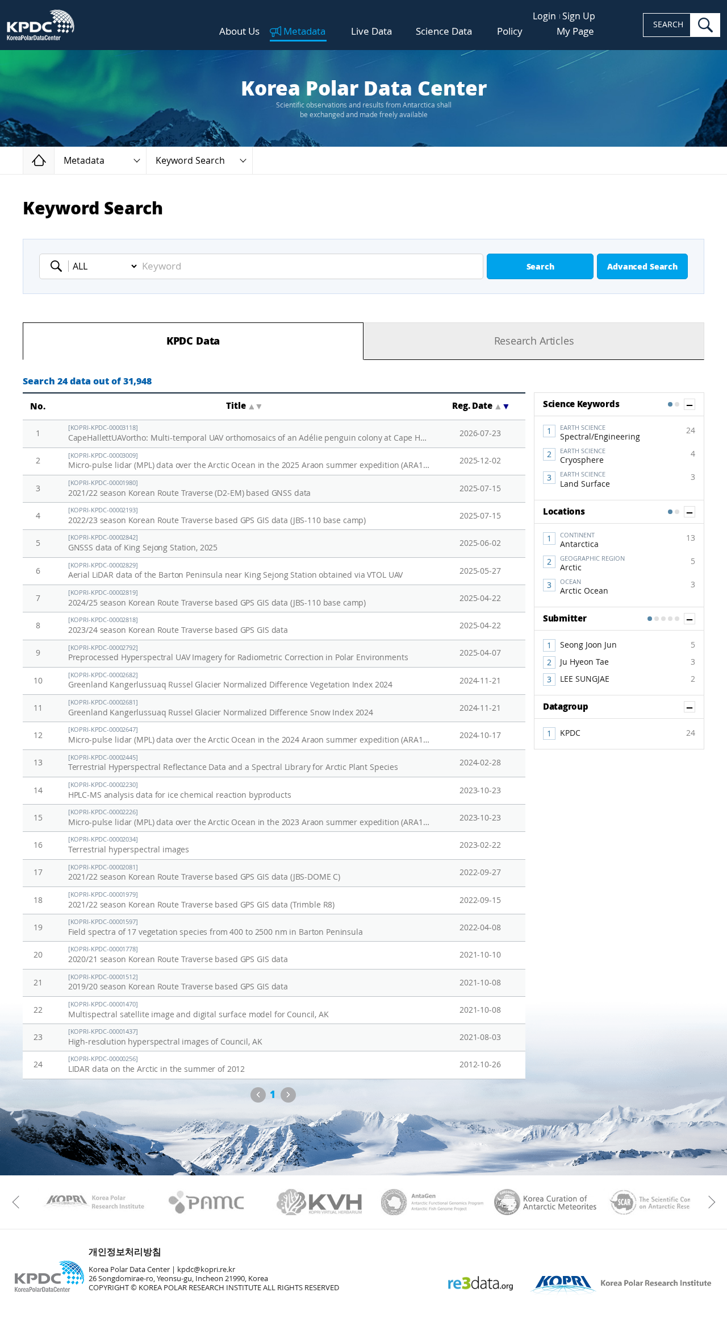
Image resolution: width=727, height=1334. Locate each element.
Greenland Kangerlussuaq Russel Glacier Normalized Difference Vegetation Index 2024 (230, 681)
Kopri (93, 1202)
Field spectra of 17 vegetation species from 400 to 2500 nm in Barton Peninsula (215, 927)
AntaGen (432, 1202)
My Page (575, 31)
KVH (319, 1202)
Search (540, 267)
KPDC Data (193, 341)
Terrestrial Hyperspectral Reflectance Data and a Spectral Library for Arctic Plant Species (233, 763)
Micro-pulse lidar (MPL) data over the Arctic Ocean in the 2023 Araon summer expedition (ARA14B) (249, 818)
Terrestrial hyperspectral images (129, 845)
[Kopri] (93, 1202)
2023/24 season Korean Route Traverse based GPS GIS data (178, 625)
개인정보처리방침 (125, 1251)
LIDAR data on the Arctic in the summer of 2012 (156, 1064)
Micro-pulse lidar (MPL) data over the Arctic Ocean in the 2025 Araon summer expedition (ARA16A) (249, 461)
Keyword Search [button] (190, 160)
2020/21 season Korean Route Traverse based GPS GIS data (178, 955)
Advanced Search (642, 267)
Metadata (304, 32)
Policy (510, 31)
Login (544, 16)
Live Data (371, 31)
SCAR (658, 1202)
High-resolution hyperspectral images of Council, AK (165, 1037)
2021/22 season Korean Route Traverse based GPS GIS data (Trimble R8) (201, 900)
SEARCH (668, 25)
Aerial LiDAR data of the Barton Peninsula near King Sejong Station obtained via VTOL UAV (235, 571)
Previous (258, 1095)
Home (54, 160)
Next (288, 1095)
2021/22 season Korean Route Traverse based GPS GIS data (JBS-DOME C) (204, 873)
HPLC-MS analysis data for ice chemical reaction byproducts (179, 790)
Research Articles (534, 341)
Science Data (444, 31)
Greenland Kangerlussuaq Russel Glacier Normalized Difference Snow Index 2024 (220, 708)
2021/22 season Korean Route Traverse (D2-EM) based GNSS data (189, 488)
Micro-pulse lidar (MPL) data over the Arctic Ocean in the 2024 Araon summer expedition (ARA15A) (249, 735)
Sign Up (578, 16)
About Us (239, 31)
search (705, 25)
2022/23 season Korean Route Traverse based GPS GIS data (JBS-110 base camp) (217, 516)
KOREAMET (545, 1202)
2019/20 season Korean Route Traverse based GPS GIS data (178, 982)
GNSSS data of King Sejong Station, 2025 (143, 543)
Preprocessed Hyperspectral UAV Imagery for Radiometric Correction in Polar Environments (238, 653)
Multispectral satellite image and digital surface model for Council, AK (198, 1010)
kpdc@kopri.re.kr (206, 1269)
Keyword (60, 266)
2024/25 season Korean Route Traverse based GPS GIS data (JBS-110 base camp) (217, 598)
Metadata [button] (84, 160)
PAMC (206, 1202)
